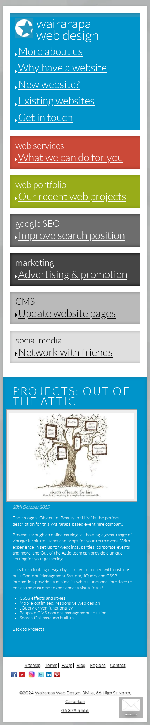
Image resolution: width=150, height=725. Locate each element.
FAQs (67, 665)
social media (38, 340)
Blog (81, 665)
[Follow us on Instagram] (31, 676)
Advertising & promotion (72, 274)
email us (131, 714)
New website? (49, 84)
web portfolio (40, 185)
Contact (118, 665)
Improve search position (71, 235)
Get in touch (45, 117)
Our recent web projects (72, 196)
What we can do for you (70, 157)
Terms (51, 665)
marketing (34, 263)
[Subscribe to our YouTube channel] (22, 676)
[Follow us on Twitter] (41, 676)
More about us (50, 51)
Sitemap (32, 665)
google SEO (37, 224)
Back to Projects (28, 629)
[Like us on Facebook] (14, 676)
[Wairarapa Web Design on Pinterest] (57, 676)
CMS (25, 301)
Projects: (46, 391)
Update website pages (67, 313)
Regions (98, 665)
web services (39, 146)
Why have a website (62, 67)
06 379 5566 (75, 710)
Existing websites (56, 100)
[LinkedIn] (49, 676)
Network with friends (65, 352)
